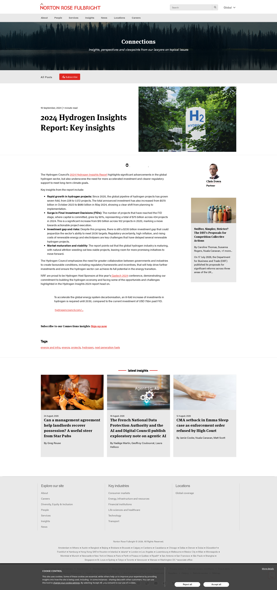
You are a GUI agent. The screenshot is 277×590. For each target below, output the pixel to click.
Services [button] (73, 17)
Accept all (216, 584)
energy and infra (50, 347)
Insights (45, 521)
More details (268, 568)
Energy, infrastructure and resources (128, 498)
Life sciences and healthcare (124, 510)
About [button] (44, 17)
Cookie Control (52, 570)
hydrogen (88, 347)
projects (76, 347)
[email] (127, 165)
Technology (114, 515)
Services (46, 515)
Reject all (187, 584)
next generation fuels (107, 347)
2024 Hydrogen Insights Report (88, 174)
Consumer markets (119, 493)
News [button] (104, 17)
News (44, 526)
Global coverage (185, 493)
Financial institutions (120, 504)
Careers (45, 498)
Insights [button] (89, 17)
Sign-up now (99, 326)
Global (228, 7)
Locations (119, 17)
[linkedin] (145, 165)
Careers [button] (136, 17)
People (58, 17)
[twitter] (136, 165)
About (44, 493)
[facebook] (153, 165)
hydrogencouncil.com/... (69, 310)
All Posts (46, 77)
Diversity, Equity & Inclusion (57, 504)
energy (66, 347)
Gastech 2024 (119, 275)
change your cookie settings (66, 582)
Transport (113, 521)
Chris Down (213, 181)
